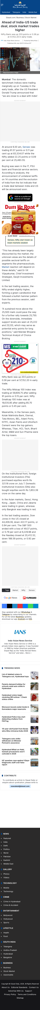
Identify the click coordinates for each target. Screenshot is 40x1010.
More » (28, 653)
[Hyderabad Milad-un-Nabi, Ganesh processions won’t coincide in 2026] (34, 752)
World (5, 853)
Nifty (23, 590)
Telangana (16, 12)
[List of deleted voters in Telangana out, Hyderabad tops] (34, 675)
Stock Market (30, 17)
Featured (7, 838)
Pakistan (7, 856)
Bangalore (7, 957)
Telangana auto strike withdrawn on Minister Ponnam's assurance (11, 741)
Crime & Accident (10, 905)
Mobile (6, 888)
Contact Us (34, 987)
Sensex (26, 147)
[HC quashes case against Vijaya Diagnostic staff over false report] (34, 762)
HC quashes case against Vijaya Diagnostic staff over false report (15, 762)
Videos (6, 877)
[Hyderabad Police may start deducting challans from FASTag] (34, 719)
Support (28, 991)
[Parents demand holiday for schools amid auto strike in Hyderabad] (34, 686)
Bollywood (7, 915)
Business (20, 17)
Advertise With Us (15, 991)
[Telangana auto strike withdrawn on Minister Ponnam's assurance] (34, 741)
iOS (30, 619)
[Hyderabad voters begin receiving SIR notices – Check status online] (34, 697)
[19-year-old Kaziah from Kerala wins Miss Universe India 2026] (34, 730)
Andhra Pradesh (10, 950)
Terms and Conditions (27, 994)
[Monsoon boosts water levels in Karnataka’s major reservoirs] (34, 708)
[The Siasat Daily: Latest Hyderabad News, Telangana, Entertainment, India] (20, 5)
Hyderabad (6, 12)
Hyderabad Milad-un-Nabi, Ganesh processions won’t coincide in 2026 (13, 751)
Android (21, 619)
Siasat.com (10, 17)
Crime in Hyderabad (11, 901)
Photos (6, 874)
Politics (6, 849)
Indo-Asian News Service (12, 40)
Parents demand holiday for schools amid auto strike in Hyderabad (13, 686)
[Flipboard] (30, 597)
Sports (6, 922)
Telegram (6, 614)
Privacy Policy (10, 994)
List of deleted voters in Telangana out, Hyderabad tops (15, 675)
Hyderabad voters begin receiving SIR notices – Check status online (14, 697)
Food (5, 936)
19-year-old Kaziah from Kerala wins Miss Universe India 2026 (15, 730)
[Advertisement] (20, 121)
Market (6, 267)
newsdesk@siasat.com (20, 786)
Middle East (33, 12)
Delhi (5, 845)
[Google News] (11, 597)
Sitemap (20, 998)
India (24, 12)
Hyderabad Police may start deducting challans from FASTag (13, 719)
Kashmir (6, 860)
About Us (6, 987)
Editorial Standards (19, 987)
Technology (8, 891)
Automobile (8, 975)
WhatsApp (25, 612)
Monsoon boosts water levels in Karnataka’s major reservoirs (15, 708)
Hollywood (8, 919)
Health (6, 933)
